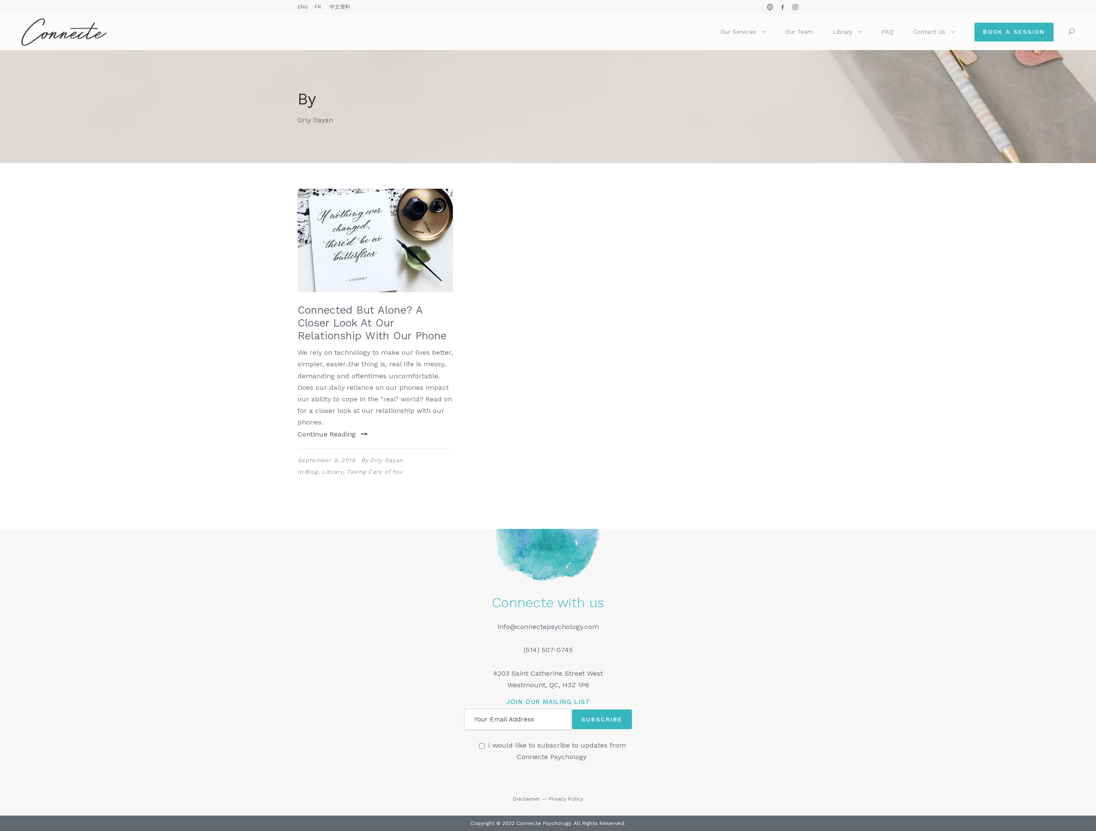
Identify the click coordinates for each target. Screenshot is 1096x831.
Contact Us (929, 31)
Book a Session (1014, 31)
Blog (311, 472)
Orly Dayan (386, 460)
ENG (303, 7)
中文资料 (340, 7)
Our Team (799, 31)
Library (842, 31)
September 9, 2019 (326, 460)
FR (318, 7)
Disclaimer (526, 799)
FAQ (887, 31)
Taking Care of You (375, 472)
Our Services (738, 31)
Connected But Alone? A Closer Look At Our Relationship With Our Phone (372, 323)
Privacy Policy (566, 799)
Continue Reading (327, 434)
